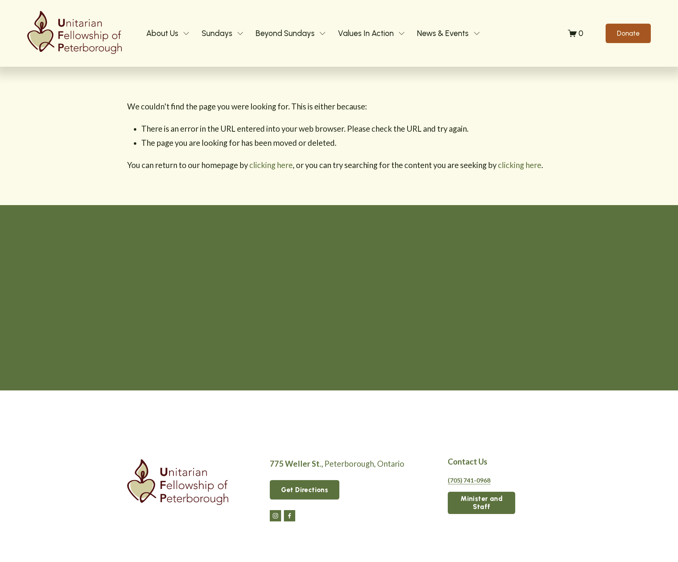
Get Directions (304, 490)
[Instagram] (275, 515)
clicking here (271, 165)
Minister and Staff (481, 503)
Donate (628, 33)
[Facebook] (289, 515)
